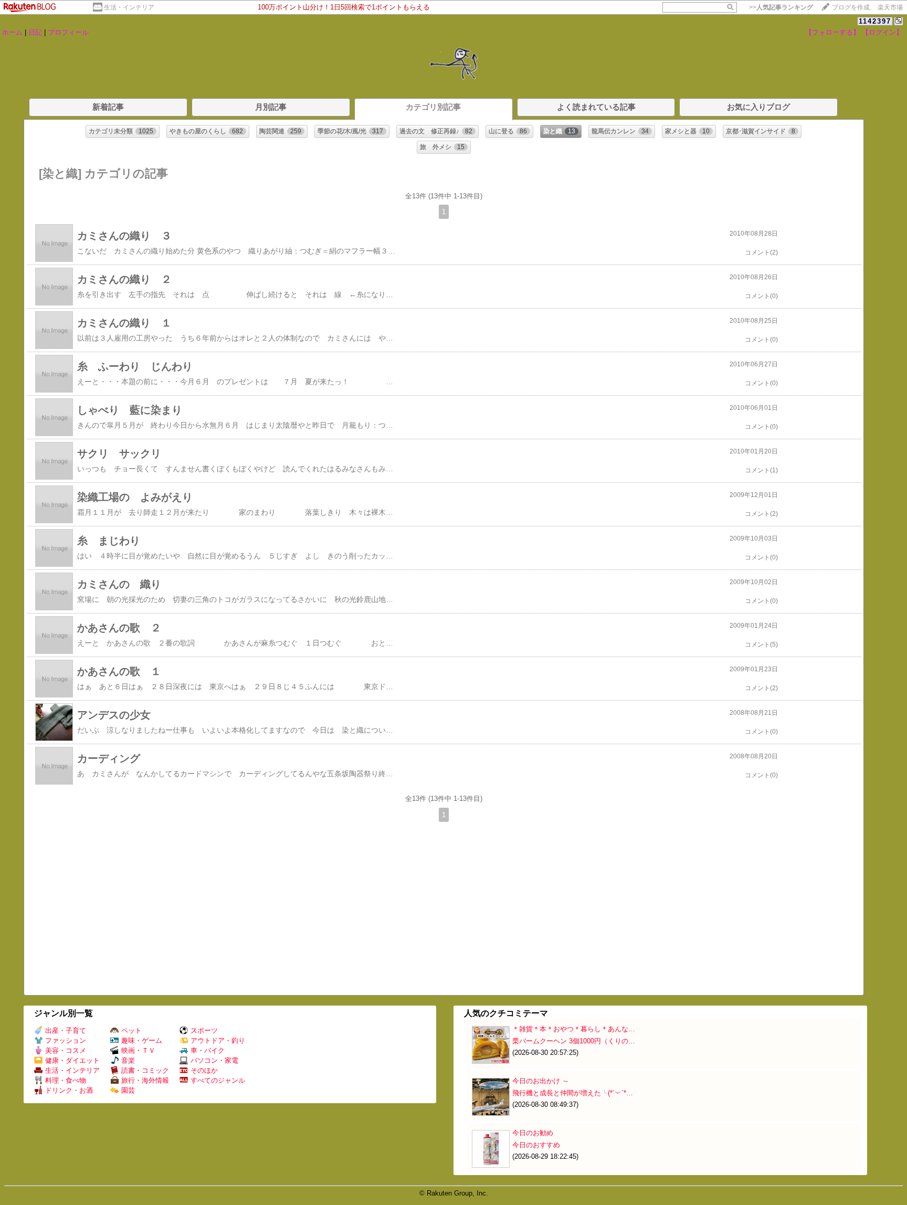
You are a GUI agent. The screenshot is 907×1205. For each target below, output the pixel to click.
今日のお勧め (532, 1133)
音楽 (128, 1060)
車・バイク (208, 1050)
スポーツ (204, 1030)
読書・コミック (145, 1070)
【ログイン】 (882, 32)
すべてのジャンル (218, 1080)
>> (781, 7)
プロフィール (68, 32)
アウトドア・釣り (218, 1040)
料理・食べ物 (65, 1080)
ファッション (65, 1040)
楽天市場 (890, 7)
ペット (131, 1030)
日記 (35, 32)
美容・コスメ (65, 1050)
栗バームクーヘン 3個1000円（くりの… (573, 1041)
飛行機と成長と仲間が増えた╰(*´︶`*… (572, 1093)
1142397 (875, 21)
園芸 (128, 1090)
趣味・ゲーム (141, 1040)
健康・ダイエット (72, 1060)
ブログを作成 (851, 7)
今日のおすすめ (536, 1145)
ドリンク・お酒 (69, 1090)
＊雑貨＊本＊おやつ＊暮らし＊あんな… (573, 1029)
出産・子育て (65, 1030)
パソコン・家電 (214, 1060)
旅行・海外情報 (145, 1080)
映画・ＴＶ (138, 1050)
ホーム (12, 32)
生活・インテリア (129, 7)
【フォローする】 (832, 32)
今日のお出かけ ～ (540, 1081)
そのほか (204, 1070)
